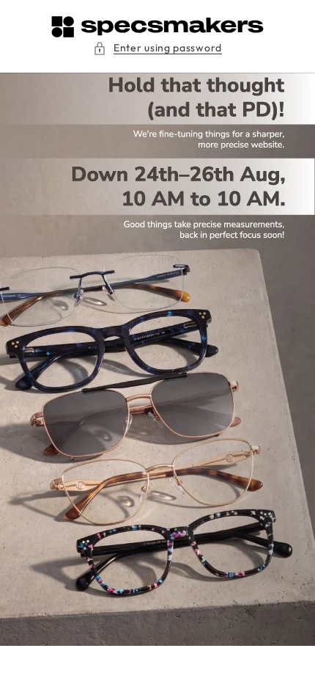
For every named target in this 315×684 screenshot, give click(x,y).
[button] (157, 48)
